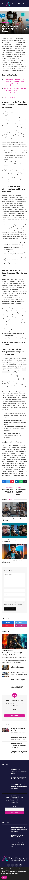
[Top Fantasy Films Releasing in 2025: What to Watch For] (5, 778)
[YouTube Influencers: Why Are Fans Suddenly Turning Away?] (14, 530)
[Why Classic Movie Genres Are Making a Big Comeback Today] (5, 674)
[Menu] (2, 3)
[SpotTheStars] (15, 3)
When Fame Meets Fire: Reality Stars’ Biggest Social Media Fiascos (19, 753)
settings (16, 873)
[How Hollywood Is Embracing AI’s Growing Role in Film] (14, 641)
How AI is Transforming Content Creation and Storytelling (17, 687)
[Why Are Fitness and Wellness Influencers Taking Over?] (14, 509)
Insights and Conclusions (10, 97)
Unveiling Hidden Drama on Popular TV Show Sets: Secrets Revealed (19, 786)
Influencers (5, 22)
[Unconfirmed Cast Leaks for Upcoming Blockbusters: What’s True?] (5, 730)
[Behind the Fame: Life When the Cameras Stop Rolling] (5, 681)
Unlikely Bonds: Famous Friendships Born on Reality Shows (7, 491)
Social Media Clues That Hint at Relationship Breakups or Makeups (18, 837)
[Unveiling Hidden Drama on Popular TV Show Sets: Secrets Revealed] (5, 786)
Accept (4, 877)
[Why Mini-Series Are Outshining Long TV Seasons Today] (5, 771)
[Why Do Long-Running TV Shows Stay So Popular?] (5, 667)
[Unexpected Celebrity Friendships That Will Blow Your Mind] (5, 745)
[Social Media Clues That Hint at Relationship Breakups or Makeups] (5, 836)
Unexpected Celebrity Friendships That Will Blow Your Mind (18, 745)
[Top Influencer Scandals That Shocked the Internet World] (14, 551)
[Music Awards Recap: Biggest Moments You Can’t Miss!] (5, 844)
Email (14, 709)
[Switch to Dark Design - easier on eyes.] (27, 3)
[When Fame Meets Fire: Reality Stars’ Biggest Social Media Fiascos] (5, 752)
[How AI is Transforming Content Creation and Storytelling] (5, 687)
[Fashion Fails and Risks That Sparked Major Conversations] (5, 737)
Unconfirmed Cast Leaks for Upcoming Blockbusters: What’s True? (18, 730)
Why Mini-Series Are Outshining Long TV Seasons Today (18, 771)
